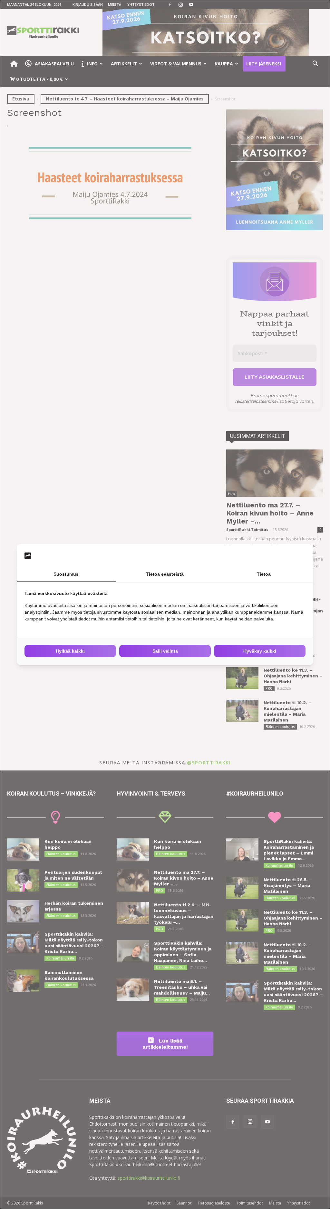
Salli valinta (165, 651)
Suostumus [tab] (66, 574)
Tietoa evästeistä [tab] (165, 574)
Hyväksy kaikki (259, 651)
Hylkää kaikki (70, 651)
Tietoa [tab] (264, 574)
